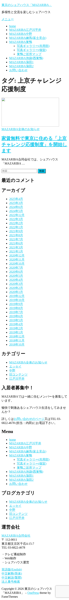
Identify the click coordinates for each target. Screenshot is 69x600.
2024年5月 (16, 211)
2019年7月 (16, 312)
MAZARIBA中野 (20, 33)
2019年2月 (16, 328)
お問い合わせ (18, 70)
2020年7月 (16, 267)
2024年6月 (16, 207)
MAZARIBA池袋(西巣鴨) (26, 58)
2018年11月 (17, 340)
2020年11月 (17, 259)
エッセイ (15, 366)
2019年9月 (16, 304)
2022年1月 (16, 227)
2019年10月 (17, 300)
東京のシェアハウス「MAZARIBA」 (27, 5)
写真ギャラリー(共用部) (33, 46)
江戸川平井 (17, 378)
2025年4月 (16, 199)
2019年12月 (17, 296)
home (12, 26)
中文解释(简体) (12, 573)
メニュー (8, 19)
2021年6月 (16, 243)
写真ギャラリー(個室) (31, 50)
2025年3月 (16, 203)
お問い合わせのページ (29, 418)
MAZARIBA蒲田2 (21, 66)
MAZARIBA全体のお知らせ (21, 129)
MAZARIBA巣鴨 (20, 42)
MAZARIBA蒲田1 (21, 62)
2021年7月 (16, 239)
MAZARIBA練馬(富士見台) (27, 37)
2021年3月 (16, 247)
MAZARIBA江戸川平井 (25, 29)
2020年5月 (16, 275)
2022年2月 (16, 223)
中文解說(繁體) (12, 577)
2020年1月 (16, 292)
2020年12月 (17, 255)
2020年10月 (17, 263)
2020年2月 (16, 288)
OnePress (33, 592)
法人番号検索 (11, 581)
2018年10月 (17, 344)
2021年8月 (16, 235)
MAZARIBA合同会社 (16, 535)
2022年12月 (17, 215)
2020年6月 (16, 271)
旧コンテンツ (18, 374)
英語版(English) (12, 569)
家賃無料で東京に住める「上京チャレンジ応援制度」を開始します (34, 144)
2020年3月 (16, 283)
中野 (12, 370)
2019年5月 (16, 320)
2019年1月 (16, 332)
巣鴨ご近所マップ (29, 54)
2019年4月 (16, 324)
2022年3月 (16, 219)
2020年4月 (16, 279)
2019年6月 (16, 316)
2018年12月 (17, 336)
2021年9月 (16, 231)
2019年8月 (16, 308)
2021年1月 (16, 251)
